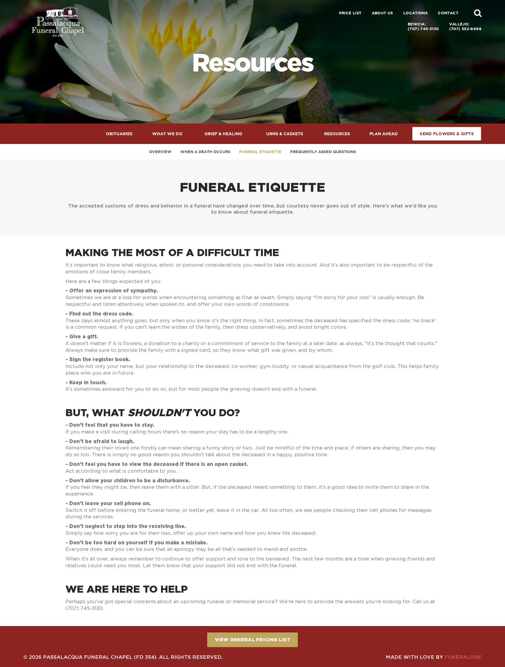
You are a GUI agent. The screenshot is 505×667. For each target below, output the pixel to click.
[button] (478, 13)
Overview (160, 152)
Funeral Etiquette (260, 152)
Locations (415, 13)
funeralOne (463, 657)
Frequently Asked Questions (323, 152)
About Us (382, 13)
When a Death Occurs (205, 152)
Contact (448, 13)
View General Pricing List (252, 639)
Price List (350, 13)
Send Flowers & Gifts (447, 133)
